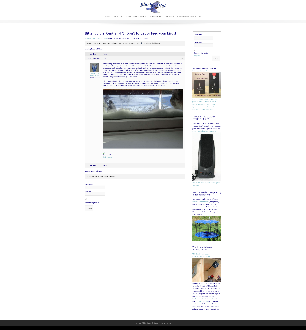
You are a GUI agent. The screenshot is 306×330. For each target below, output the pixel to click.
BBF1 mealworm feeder (200, 202)
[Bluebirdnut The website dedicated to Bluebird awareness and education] (153, 6)
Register (197, 55)
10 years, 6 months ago (130, 43)
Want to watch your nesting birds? (202, 248)
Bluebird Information (136, 16)
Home (107, 16)
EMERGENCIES (155, 16)
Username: (89, 184)
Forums (92, 38)
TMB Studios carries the (201, 254)
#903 (182, 58)
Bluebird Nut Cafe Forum (189, 16)
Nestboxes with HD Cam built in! (203, 299)
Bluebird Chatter (102, 38)
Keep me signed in (92, 203)
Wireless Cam (203, 301)
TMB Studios (107, 157)
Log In (89, 208)
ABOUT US (118, 16)
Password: (89, 191)
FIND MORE (169, 16)
